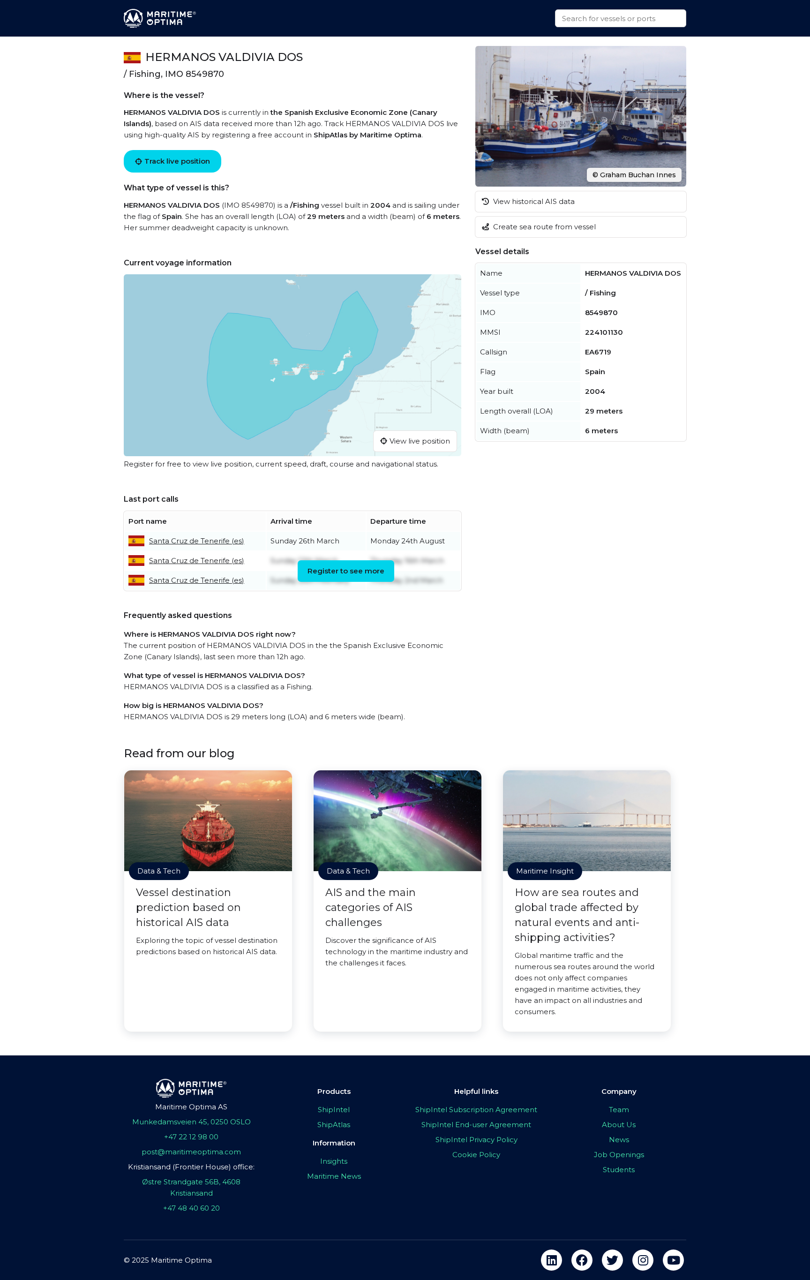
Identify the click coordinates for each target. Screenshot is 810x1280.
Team (619, 1109)
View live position (420, 441)
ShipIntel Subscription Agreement (476, 1109)
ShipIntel (334, 1109)
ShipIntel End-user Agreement (476, 1124)
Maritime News (334, 1176)
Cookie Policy (476, 1154)
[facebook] (581, 1260)
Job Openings (619, 1154)
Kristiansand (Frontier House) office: (191, 1166)
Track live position (177, 161)
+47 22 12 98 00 (191, 1136)
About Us (619, 1124)
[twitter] (612, 1260)
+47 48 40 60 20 (191, 1208)
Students (619, 1169)
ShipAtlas (333, 1124)
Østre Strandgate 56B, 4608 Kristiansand (191, 1187)
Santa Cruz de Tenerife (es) (196, 540)
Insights (333, 1161)
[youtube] (673, 1260)
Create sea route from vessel (543, 226)
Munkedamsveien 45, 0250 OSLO (191, 1121)
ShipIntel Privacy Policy (476, 1139)
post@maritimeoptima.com (191, 1151)
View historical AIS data (533, 201)
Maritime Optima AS (191, 1106)
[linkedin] (551, 1260)
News (619, 1139)
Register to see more (346, 570)
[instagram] (642, 1260)
